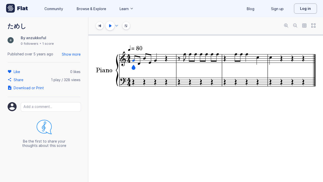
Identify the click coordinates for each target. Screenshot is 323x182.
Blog (250, 9)
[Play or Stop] (110, 25)
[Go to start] (99, 26)
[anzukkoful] (11, 40)
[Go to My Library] (17, 8)
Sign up (277, 9)
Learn (124, 9)
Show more (71, 54)
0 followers (29, 43)
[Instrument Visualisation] (126, 26)
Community (53, 9)
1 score (48, 43)
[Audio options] (117, 25)
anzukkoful (36, 38)
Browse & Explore (91, 9)
